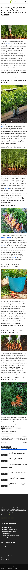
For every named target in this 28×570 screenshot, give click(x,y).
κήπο (2, 67)
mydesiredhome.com (9, 426)
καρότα (9, 310)
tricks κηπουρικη (17, 428)
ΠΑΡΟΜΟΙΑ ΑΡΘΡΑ (6, 446)
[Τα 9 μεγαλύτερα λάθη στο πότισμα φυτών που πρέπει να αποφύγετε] (4, 453)
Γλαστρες (4, 429)
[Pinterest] (9, 518)
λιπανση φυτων (5, 431)
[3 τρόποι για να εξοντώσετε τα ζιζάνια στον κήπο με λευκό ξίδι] (4, 485)
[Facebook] (2, 518)
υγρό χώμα (4, 245)
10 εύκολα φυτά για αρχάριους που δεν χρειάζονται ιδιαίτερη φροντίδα (17, 466)
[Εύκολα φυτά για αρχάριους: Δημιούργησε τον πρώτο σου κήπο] (4, 472)
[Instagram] (5, 518)
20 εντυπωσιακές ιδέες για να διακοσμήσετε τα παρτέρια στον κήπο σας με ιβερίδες (20, 440)
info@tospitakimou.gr (12, 514)
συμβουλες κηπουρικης (6, 432)
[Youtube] (12, 518)
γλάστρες (3, 68)
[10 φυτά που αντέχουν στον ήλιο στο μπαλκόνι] (4, 460)
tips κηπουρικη (9, 428)
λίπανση (14, 257)
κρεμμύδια (8, 421)
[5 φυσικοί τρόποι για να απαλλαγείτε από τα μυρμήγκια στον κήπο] (4, 478)
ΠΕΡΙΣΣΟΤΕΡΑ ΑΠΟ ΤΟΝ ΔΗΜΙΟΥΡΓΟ (10, 448)
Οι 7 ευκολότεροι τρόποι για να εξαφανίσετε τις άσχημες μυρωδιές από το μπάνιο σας (7, 440)
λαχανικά (8, 43)
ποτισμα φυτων (13, 431)
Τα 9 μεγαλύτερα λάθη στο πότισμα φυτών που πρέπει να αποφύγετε (16, 453)
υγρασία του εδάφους (6, 237)
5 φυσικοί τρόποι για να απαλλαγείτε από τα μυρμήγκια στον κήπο (16, 478)
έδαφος (3, 126)
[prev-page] (2, 489)
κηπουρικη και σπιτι (11, 429)
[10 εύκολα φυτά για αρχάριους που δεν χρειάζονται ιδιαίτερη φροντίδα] (4, 466)
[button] (2, 2)
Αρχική (2, 4)
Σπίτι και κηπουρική (3, 455)
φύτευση (7, 188)
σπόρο (22, 176)
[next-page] (4, 489)
